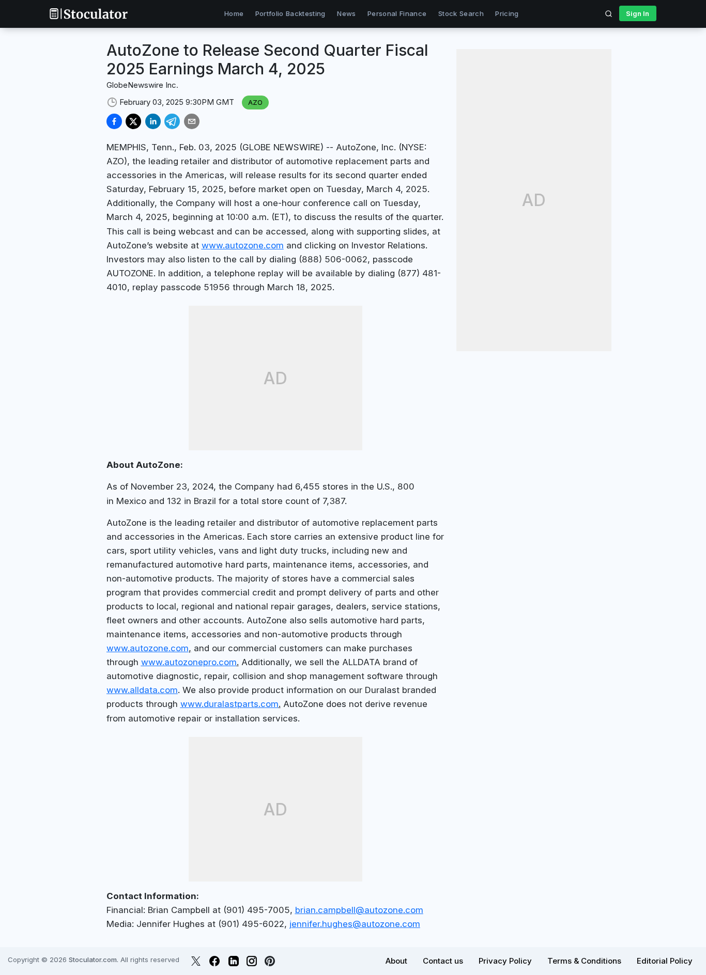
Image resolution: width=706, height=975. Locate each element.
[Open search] (609, 13)
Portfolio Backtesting (290, 13)
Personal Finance (396, 13)
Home (233, 13)
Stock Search (461, 13)
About (396, 961)
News (346, 13)
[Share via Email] (191, 121)
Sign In (637, 13)
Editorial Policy (665, 961)
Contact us (443, 961)
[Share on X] (133, 121)
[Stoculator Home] (88, 13)
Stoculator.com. (93, 959)
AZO (255, 102)
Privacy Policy (505, 961)
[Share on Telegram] (172, 121)
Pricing (506, 13)
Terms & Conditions (584, 961)
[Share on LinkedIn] (153, 121)
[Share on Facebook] (114, 121)
